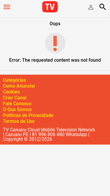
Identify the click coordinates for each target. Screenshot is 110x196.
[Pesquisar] (102, 6)
